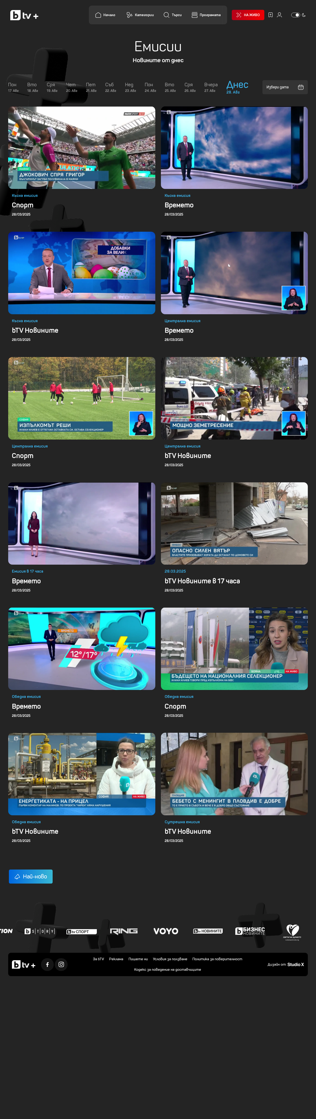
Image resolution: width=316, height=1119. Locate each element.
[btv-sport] (61, 931)
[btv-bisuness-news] (229, 931)
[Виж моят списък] (270, 14)
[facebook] (47, 964)
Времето (179, 205)
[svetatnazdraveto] (271, 931)
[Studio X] (295, 964)
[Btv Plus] (24, 15)
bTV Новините (35, 330)
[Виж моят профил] (279, 14)
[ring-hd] (103, 931)
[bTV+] (23, 964)
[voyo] (145, 931)
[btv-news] (187, 931)
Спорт (22, 205)
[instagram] (61, 964)
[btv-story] (19, 931)
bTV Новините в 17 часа (202, 581)
